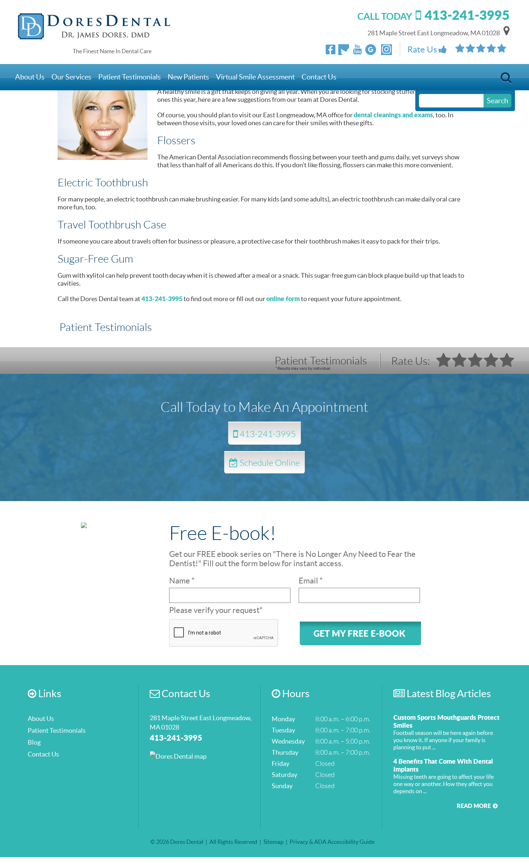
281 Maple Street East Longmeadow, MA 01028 (433, 33)
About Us (30, 77)
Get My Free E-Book (359, 633)
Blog (34, 742)
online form (283, 298)
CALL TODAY (433, 16)
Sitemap (273, 842)
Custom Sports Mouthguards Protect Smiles (446, 721)
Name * (182, 580)
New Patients (188, 77)
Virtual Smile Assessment (255, 77)
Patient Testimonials (129, 77)
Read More (474, 805)
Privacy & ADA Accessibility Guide (332, 842)
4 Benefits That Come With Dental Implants (443, 765)
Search (506, 80)
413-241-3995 (161, 299)
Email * (311, 580)
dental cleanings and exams (393, 114)
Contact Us (319, 77)
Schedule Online (269, 462)
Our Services (71, 77)
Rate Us (423, 49)
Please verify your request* (216, 610)
